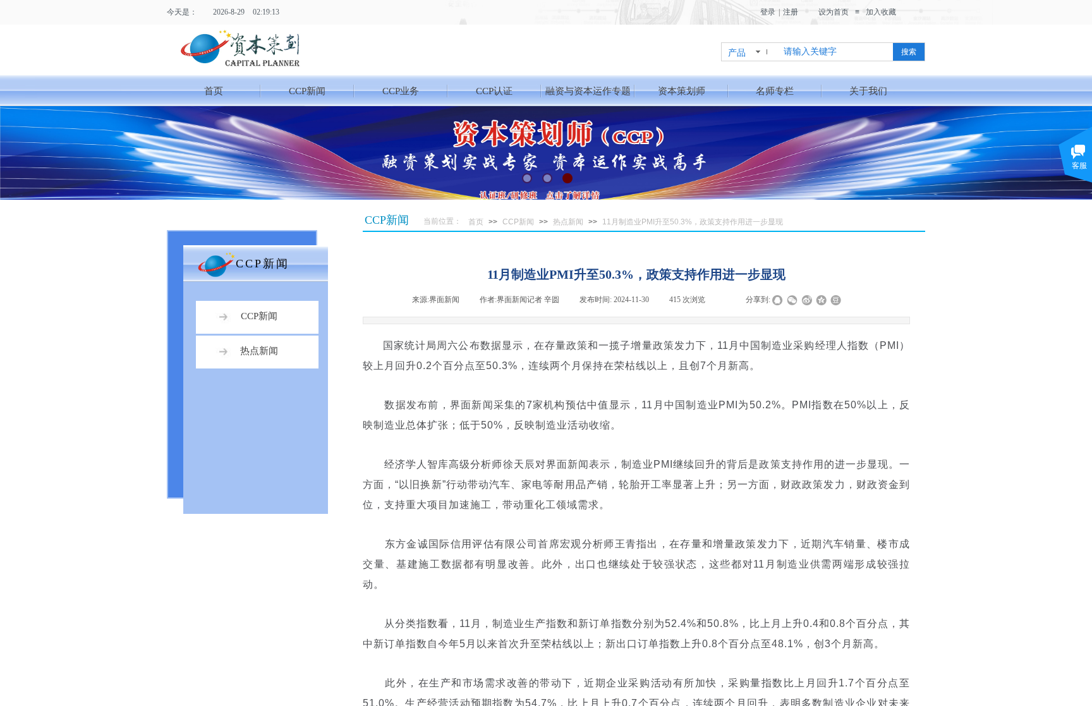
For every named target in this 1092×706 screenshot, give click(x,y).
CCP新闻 (307, 91)
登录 (767, 12)
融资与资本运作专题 (588, 91)
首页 (213, 91)
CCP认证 (494, 91)
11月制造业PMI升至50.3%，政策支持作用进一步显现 (692, 221)
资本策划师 (681, 91)
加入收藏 (881, 12)
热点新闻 (568, 221)
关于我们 (868, 91)
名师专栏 (775, 91)
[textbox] (834, 52)
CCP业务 (400, 91)
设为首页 (833, 12)
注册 (790, 12)
